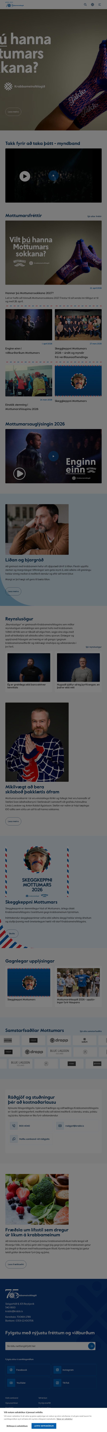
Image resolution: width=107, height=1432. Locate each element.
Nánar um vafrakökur (64, 1419)
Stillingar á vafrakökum (17, 1426)
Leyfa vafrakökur (44, 1426)
